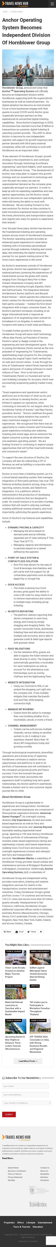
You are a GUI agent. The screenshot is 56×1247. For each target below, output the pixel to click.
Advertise (44, 1177)
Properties (9, 1222)
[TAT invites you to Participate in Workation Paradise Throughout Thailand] (40, 991)
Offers (20, 1222)
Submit (9, 1114)
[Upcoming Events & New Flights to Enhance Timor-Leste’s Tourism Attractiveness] (15, 1026)
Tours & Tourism (13, 951)
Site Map (11, 1180)
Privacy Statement (15, 1177)
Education (38, 1227)
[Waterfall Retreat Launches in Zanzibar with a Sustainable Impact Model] (15, 991)
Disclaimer (44, 1180)
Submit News (13, 1168)
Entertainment (45, 1222)
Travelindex (33, 1241)
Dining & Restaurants (40, 951)
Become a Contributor (17, 1171)
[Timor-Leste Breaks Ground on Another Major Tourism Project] (15, 957)
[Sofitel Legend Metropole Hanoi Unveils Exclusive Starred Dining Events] (40, 957)
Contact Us (44, 1168)
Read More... (8, 1158)
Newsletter (44, 1174)
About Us (44, 1171)
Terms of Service (15, 1174)
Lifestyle (35, 986)
